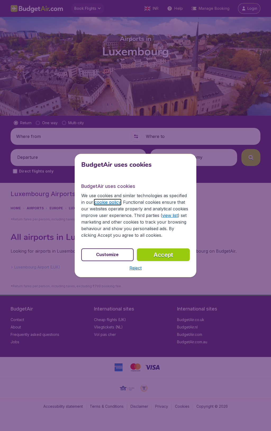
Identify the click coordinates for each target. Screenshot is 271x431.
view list (170, 215)
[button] (135, 268)
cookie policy (107, 202)
